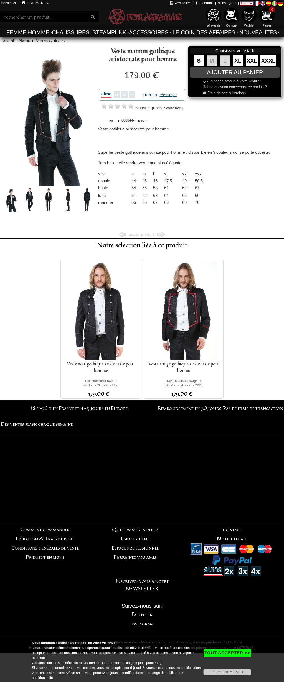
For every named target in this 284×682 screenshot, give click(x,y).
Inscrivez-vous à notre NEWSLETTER (142, 585)
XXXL (268, 61)
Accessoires (148, 32)
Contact (232, 529)
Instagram (228, 3)
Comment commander (45, 529)
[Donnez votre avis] (167, 108)
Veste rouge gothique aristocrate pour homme (184, 367)
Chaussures (70, 32)
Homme (38, 32)
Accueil (8, 41)
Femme (16, 32)
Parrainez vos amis (135, 557)
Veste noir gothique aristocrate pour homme (101, 367)
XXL (252, 61)
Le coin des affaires (204, 32)
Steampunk (109, 32)
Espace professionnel (135, 548)
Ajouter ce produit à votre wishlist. (234, 81)
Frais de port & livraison (226, 93)
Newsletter (181, 3)
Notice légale (232, 538)
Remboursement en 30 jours (189, 408)
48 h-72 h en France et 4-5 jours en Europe (78, 408)
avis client (143, 108)
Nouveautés (258, 32)
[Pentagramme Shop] (145, 16)
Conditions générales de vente (45, 548)
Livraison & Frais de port (45, 538)
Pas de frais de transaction (253, 408)
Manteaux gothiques (50, 41)
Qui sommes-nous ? (135, 529)
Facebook (206, 3)
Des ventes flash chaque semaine (37, 424)
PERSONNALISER (227, 672)
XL (237, 61)
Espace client (135, 538)
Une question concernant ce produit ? (236, 87)
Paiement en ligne (45, 557)
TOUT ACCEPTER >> (227, 652)
